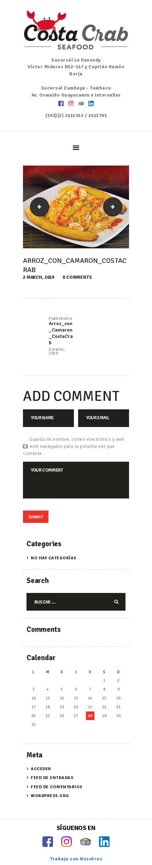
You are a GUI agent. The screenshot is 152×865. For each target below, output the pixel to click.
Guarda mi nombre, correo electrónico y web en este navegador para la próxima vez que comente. (73, 446)
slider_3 (37, 206)
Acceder (41, 769)
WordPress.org (50, 795)
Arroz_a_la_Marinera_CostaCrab (119, 206)
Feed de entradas (52, 777)
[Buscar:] (76, 602)
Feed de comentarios (56, 787)
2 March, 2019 (38, 277)
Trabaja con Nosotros (76, 859)
